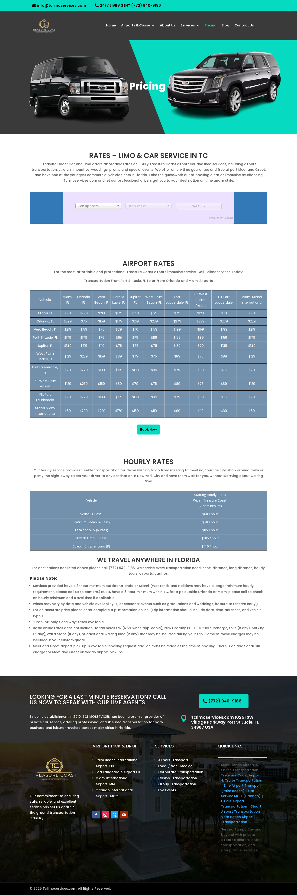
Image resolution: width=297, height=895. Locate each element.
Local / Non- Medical (176, 766)
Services (188, 26)
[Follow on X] (114, 814)
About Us (167, 26)
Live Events (167, 790)
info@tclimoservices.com (61, 5)
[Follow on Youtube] (124, 814)
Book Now (148, 429)
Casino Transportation (177, 778)
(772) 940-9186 (225, 701)
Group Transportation (177, 784)
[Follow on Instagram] (105, 814)
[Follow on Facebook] (96, 814)
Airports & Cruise (135, 26)
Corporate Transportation (180, 772)
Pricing (210, 26)
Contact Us (244, 26)
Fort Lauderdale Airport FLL (118, 772)
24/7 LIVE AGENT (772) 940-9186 (130, 5)
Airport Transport (173, 760)
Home (111, 26)
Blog (225, 26)
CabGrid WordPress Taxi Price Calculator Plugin (228, 218)
